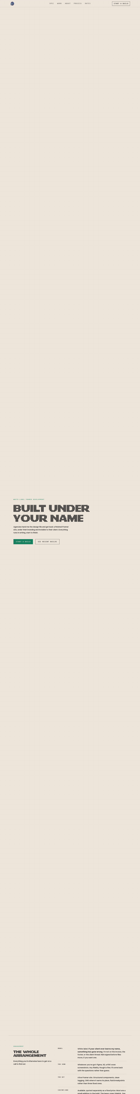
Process (78, 3)
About (68, 3)
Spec (51, 3)
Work (59, 3)
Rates (88, 3)
